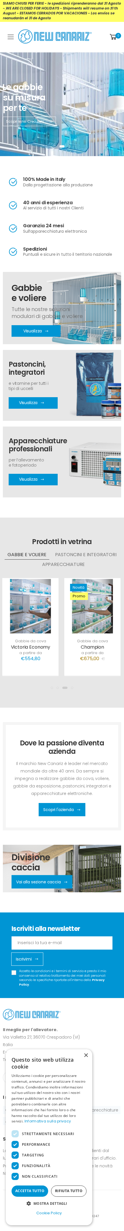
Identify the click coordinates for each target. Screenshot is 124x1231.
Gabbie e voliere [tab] (26, 554)
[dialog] (49, 1137)
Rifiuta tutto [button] (68, 1190)
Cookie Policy (49, 1213)
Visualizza (28, 403)
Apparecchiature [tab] (63, 564)
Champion (92, 647)
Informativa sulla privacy (48, 1121)
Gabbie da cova (30, 641)
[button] (115, 37)
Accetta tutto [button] (29, 1190)
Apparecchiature (100, 1110)
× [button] (86, 1055)
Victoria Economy (30, 647)
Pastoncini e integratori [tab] (86, 554)
